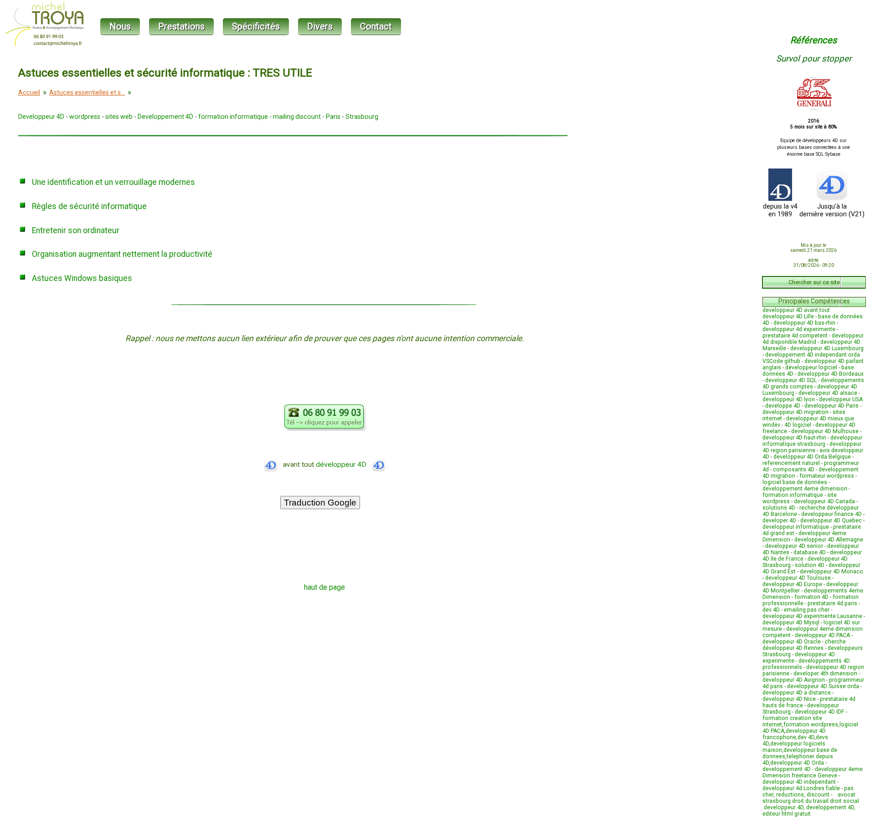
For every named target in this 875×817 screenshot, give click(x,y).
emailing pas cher (806, 610)
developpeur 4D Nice (789, 699)
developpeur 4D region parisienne (811, 447)
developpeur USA (841, 399)
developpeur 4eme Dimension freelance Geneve (812, 772)
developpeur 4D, (785, 807)
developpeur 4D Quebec (831, 520)
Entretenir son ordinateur (75, 230)
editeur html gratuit (786, 814)
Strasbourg (361, 116)
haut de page (324, 587)
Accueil (29, 92)
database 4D (809, 552)
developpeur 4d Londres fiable (801, 788)
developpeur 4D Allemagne (828, 539)
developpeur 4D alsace (827, 393)
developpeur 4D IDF (819, 712)
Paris (333, 116)
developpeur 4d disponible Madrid (813, 338)
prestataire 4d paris (832, 603)
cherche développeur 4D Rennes (804, 644)
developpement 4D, (830, 807)
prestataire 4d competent (795, 335)
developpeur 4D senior (794, 546)
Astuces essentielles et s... (87, 92)
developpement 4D (786, 769)
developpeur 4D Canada (824, 501)
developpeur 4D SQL (791, 380)
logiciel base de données (794, 482)
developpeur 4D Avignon (793, 680)
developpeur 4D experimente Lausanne (812, 616)
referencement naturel (791, 463)
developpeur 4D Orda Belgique (812, 457)
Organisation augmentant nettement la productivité (122, 254)
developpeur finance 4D (831, 514)
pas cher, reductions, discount (808, 791)
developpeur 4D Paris (831, 406)
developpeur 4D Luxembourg (827, 348)
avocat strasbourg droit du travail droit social (810, 801)
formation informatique (233, 116)
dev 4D (771, 610)
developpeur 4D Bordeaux (831, 374)
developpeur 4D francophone (794, 734)
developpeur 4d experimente (798, 329)
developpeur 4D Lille (788, 316)
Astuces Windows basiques (82, 278)
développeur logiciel (811, 367)
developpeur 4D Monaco (831, 571)
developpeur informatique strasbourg (812, 440)
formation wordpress (810, 724)
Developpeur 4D (41, 116)
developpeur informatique (795, 527)
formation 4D (811, 597)
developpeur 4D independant (799, 782)
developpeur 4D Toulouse (798, 578)
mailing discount (297, 116)
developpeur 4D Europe (792, 584)
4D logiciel (797, 425)
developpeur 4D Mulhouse (825, 431)
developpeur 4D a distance (796, 692)
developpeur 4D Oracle (791, 641)
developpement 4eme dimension (804, 488)
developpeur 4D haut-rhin (794, 437)
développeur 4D (344, 464)
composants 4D (793, 469)
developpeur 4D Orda (797, 763)
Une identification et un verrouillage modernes (113, 182)
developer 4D (779, 520)
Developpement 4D (165, 116)
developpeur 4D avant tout (796, 310)
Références (813, 40)
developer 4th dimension (825, 673)
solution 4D (809, 565)
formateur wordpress (826, 476)
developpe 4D (782, 406)
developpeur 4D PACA (822, 635)
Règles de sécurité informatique (89, 206)
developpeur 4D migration (795, 412)
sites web (119, 116)
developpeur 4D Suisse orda (823, 686)
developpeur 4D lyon (788, 399)
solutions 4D (778, 508)
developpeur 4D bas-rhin (804, 323)
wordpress (84, 116)
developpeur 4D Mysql (790, 622)
